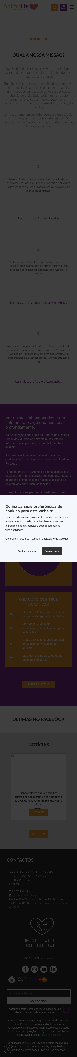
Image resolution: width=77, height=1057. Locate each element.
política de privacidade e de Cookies (48, 538)
